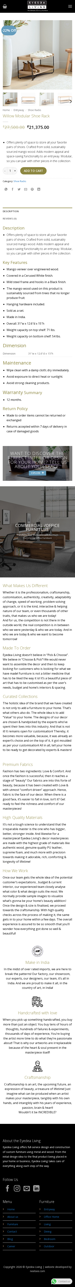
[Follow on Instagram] (17, 1188)
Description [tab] (11, 211)
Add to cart (33, 171)
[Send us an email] (26, 1188)
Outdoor (49, 1246)
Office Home (51, 1216)
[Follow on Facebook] (7, 1188)
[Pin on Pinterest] (32, 189)
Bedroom (49, 1239)
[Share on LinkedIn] (39, 189)
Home (6, 110)
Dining (48, 1231)
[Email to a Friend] (26, 189)
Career (11, 1246)
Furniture (12, 1224)
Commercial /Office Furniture (37, 527)
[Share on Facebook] (13, 189)
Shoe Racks (34, 110)
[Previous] (8, 55)
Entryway (19, 110)
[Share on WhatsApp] (6, 189)
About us (12, 1216)
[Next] (66, 55)
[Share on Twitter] (19, 189)
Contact (12, 1231)
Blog (10, 1239)
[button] (5, 6)
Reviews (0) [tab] (10, 218)
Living (47, 1224)
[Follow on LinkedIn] (36, 1188)
